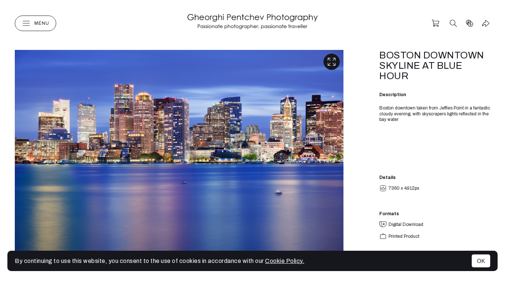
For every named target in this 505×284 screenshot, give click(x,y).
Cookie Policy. (284, 261)
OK (481, 261)
